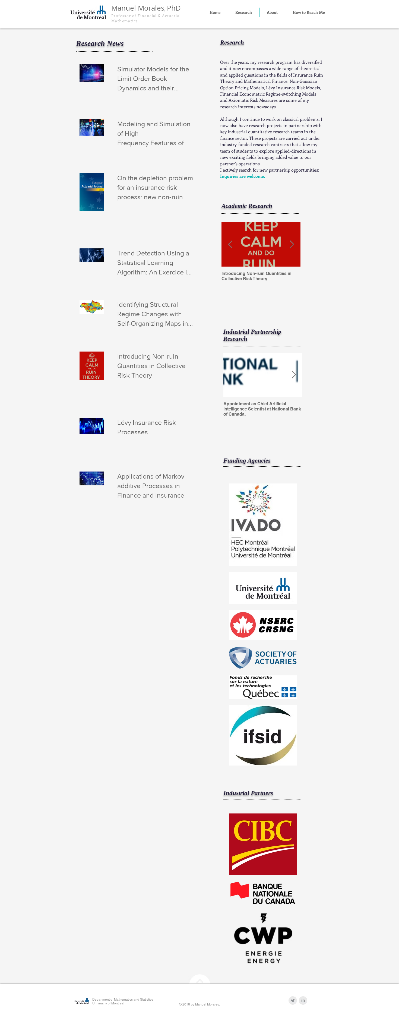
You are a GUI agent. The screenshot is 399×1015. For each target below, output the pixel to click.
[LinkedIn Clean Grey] (303, 1000)
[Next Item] (291, 244)
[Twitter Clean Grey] (293, 1000)
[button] (243, 12)
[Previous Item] (230, 244)
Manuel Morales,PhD (146, 8)
